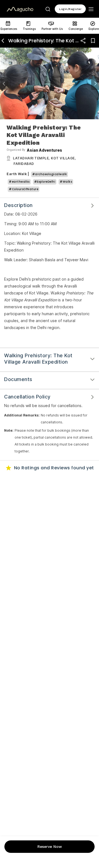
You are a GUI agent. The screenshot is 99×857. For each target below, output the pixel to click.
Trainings (29, 28)
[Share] (83, 40)
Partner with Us (52, 28)
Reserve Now (49, 846)
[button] (4, 83)
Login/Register (70, 9)
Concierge (75, 28)
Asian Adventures (44, 150)
